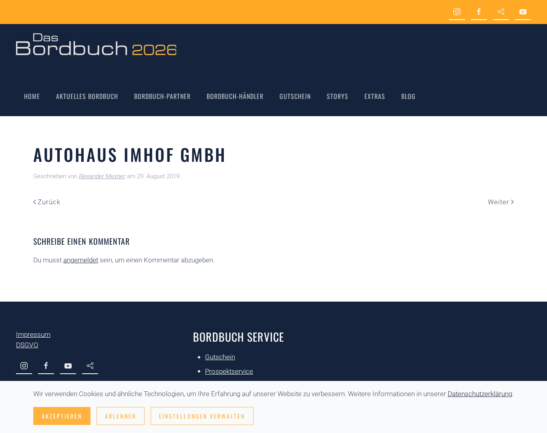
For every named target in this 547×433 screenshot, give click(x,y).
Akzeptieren (62, 416)
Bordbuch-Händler (235, 96)
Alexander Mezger (101, 176)
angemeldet (80, 260)
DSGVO (27, 345)
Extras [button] (374, 96)
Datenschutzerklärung (480, 394)
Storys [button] (337, 96)
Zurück (49, 202)
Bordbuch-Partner (162, 96)
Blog (408, 96)
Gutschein (295, 96)
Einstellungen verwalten (202, 416)
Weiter (498, 202)
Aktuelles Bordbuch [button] (87, 96)
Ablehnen (120, 416)
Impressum (33, 334)
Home (32, 96)
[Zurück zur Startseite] (96, 44)
